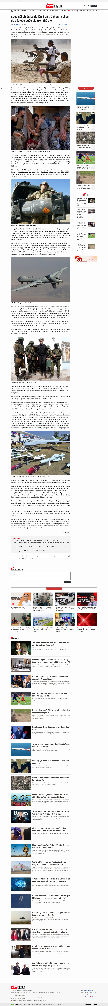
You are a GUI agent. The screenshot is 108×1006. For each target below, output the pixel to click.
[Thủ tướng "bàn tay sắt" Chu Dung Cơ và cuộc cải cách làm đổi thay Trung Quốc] (91, 200)
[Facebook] (59, 24)
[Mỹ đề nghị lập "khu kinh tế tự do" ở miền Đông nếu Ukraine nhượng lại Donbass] (21, 951)
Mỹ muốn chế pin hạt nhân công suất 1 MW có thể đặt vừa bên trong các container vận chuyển (42, 609)
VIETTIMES (54, 5)
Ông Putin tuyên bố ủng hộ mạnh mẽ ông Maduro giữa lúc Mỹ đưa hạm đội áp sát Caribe (50, 964)
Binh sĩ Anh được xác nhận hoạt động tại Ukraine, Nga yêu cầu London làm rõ (50, 846)
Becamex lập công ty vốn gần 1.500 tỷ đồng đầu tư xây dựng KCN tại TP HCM (42, 629)
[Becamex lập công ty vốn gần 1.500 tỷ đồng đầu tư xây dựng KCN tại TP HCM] (43, 619)
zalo (87, 996)
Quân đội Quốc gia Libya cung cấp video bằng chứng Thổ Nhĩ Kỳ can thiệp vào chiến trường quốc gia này (41, 542)
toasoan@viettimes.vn (89, 990)
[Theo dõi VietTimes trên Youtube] (90, 996)
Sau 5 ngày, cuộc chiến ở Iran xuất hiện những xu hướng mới (82, 127)
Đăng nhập (93, 5)
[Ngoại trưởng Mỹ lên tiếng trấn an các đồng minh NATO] (21, 732)
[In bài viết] (62, 24)
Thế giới (70, 10)
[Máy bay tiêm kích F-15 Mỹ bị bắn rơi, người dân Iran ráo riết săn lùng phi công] (85, 177)
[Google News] (67, 24)
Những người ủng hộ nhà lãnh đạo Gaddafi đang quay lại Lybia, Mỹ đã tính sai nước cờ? (36, 540)
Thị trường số (54, 10)
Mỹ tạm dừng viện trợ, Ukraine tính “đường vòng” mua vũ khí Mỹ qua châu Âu (81, 225)
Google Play (94, 1004)
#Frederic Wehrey (65, 556)
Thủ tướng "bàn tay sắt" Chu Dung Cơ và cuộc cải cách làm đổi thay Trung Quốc (81, 202)
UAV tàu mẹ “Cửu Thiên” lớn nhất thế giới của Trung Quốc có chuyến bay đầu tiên (51, 913)
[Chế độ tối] (88, 6)
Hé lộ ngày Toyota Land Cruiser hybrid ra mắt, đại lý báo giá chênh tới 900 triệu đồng (65, 609)
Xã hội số (17, 10)
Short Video (62, 10)
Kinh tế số (31, 10)
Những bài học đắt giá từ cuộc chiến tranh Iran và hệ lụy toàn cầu (83, 147)
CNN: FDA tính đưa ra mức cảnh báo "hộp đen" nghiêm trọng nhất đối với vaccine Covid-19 (49, 829)
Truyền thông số (92, 10)
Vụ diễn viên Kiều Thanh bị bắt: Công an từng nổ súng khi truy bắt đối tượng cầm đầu (20, 629)
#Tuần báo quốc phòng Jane (34, 556)
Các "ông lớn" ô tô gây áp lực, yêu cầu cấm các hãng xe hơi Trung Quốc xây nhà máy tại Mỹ (49, 863)
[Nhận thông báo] (85, 6)
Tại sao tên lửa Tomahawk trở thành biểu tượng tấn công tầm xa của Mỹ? (83, 107)
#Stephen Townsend (32, 558)
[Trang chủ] (12, 10)
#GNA (24, 556)
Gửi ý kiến (67, 582)
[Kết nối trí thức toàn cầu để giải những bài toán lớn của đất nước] (21, 599)
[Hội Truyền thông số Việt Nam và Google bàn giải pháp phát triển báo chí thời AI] (65, 619)
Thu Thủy (16, 24)
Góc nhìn (23, 10)
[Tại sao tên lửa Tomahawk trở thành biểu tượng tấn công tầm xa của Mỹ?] (85, 98)
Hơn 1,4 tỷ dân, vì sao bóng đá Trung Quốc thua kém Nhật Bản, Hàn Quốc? (83, 167)
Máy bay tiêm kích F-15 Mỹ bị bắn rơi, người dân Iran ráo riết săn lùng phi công (83, 187)
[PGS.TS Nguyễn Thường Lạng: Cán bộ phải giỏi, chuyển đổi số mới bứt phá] (87, 599)
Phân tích (15, 638)
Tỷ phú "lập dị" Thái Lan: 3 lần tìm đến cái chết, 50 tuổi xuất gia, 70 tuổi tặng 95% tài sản (50, 812)
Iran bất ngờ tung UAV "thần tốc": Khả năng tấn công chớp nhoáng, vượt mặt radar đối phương (49, 930)
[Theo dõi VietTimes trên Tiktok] (92, 996)
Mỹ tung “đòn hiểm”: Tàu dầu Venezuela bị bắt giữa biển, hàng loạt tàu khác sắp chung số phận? (51, 896)
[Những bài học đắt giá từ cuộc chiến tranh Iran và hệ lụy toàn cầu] (85, 138)
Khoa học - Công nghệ (41, 10)
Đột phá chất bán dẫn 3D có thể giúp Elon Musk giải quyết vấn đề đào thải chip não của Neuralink (51, 880)
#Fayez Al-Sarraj (22, 558)
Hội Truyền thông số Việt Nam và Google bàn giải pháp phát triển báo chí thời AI (64, 629)
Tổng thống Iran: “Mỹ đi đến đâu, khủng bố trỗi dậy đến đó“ (29, 551)
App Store (88, 1004)
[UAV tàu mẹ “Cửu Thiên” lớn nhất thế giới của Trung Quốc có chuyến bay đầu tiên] (21, 917)
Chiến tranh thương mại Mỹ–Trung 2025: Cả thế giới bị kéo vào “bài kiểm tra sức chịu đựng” (50, 795)
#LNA (20, 556)
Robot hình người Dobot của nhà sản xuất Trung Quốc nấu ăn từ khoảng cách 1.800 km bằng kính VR (81, 213)
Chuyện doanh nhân (79, 10)
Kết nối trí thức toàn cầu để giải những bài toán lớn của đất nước (19, 608)
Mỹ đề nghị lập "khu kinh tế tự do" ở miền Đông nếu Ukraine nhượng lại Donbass (51, 947)
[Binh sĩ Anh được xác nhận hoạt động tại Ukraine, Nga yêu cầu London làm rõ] (21, 850)
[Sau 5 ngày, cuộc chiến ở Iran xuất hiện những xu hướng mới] (85, 118)
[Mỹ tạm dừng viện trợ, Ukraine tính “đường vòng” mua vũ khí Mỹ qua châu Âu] (91, 224)
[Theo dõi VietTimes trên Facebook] (85, 996)
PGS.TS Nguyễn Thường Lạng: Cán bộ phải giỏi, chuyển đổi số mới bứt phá (86, 609)
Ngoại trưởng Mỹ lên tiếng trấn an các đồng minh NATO (50, 728)
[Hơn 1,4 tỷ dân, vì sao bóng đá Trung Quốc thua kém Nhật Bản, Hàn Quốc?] (85, 157)
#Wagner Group (55, 556)
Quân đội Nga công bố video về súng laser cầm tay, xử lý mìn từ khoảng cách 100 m (86, 629)
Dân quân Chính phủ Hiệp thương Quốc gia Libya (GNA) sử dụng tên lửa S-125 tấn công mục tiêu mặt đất (41, 547)
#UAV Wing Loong (46, 556)
